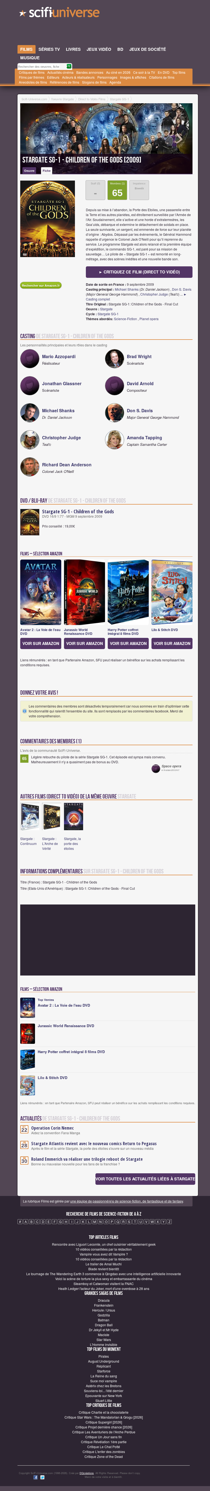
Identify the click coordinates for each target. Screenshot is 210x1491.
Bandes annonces (89, 72)
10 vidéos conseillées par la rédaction (103, 1249)
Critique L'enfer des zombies (104, 1451)
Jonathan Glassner (61, 383)
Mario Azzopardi (58, 356)
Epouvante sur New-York (103, 1395)
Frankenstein (103, 1305)
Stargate (106, 309)
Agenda (115, 82)
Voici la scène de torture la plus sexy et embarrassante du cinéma (103, 1278)
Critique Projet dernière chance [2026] (103, 1427)
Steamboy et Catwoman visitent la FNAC (104, 1283)
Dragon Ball (104, 1324)
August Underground (103, 1361)
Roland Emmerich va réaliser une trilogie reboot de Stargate (87, 1159)
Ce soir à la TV (144, 72)
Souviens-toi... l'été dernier (103, 1390)
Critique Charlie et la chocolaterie (104, 1412)
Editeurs (53, 77)
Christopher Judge (154, 294)
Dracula (104, 1300)
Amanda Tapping (144, 437)
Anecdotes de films (33, 82)
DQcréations (87, 1473)
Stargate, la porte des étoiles (72, 843)
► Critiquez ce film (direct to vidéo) (139, 272)
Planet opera (149, 318)
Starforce (103, 1371)
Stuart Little (103, 1400)
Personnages (107, 77)
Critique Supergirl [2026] (104, 1422)
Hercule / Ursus (103, 1310)
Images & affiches (133, 77)
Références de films (64, 82)
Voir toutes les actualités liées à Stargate (145, 1178)
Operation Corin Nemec (52, 1128)
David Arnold (140, 383)
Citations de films (161, 77)
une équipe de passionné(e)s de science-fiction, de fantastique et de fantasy (126, 1201)
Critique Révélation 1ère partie (104, 1441)
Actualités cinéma (60, 72)
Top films (178, 72)
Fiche (47, 171)
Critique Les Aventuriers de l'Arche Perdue (103, 1432)
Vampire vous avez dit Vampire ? (104, 1254)
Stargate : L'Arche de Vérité (50, 843)
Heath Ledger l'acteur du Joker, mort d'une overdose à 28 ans (103, 1288)
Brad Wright (139, 356)
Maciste (103, 1334)
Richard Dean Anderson (67, 464)
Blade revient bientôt (103, 1268)
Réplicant (104, 1366)
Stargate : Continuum (28, 841)
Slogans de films (94, 82)
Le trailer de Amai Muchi (104, 1264)
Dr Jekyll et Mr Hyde (104, 1329)
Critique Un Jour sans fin (103, 1436)
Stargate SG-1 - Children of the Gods (78, 511)
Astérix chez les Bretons (103, 1385)
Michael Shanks (127, 289)
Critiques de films (32, 72)
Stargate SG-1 (108, 313)
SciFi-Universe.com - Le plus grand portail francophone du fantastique (60, 13)
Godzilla (104, 1315)
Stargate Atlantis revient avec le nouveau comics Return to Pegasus (94, 1144)
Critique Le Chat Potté (103, 1446)
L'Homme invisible (103, 1344)
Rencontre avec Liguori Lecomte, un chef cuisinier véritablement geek (104, 1244)
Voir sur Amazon (40, 643)
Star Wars (104, 1339)
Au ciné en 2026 (118, 72)
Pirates (103, 1356)
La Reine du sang (104, 1376)
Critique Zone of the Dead (103, 1456)
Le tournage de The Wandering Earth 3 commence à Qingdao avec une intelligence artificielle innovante (103, 1273)
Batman (103, 1320)
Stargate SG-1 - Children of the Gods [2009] (81, 160)
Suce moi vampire (103, 1380)
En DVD (164, 72)
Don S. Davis (181, 289)
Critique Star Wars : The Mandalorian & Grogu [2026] (104, 1417)
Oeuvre (29, 171)
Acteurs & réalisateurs (78, 77)
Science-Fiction (125, 318)
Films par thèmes (31, 77)
